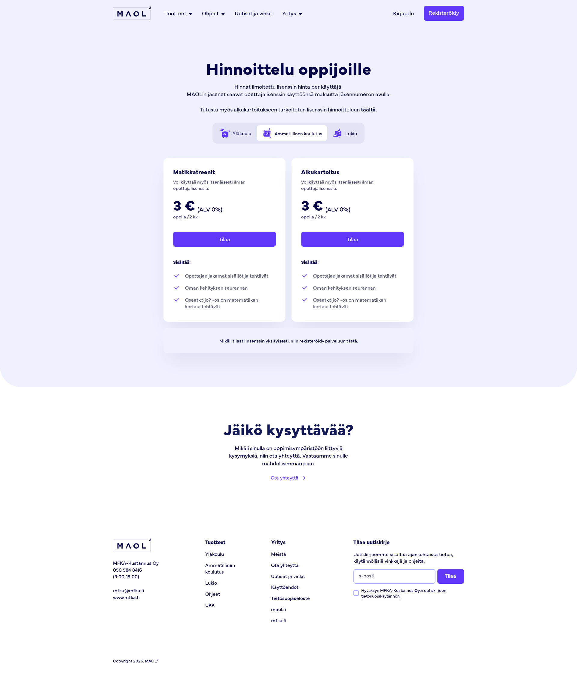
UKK (210, 604)
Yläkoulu (214, 553)
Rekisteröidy (444, 12)
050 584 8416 (127, 569)
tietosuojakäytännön (380, 596)
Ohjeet (212, 593)
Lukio (211, 582)
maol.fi (278, 609)
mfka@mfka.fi (128, 590)
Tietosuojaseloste (290, 598)
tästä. (352, 340)
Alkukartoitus (320, 172)
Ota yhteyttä (285, 565)
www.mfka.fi (126, 597)
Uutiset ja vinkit (253, 13)
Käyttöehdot (284, 586)
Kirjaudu (403, 13)
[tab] (236, 133)
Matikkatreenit (194, 172)
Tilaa (224, 239)
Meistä (278, 553)
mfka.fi (278, 620)
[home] (132, 13)
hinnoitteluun (352, 109)
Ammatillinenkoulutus (220, 568)
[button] (179, 13)
